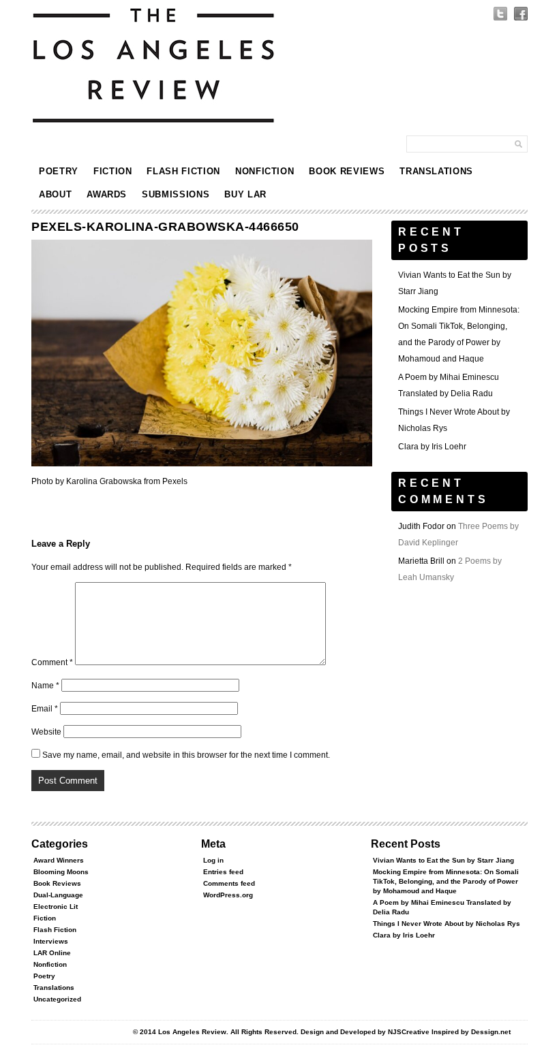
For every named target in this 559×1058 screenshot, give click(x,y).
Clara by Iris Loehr (432, 446)
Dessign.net (491, 1032)
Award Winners (58, 860)
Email (44, 709)
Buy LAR (245, 194)
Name (45, 685)
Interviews (50, 941)
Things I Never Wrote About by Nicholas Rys (446, 923)
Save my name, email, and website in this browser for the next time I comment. (186, 755)
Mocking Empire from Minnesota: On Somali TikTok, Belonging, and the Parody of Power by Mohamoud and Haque (446, 881)
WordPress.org (228, 895)
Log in (213, 860)
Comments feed (229, 883)
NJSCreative (408, 1032)
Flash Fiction (183, 171)
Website (46, 732)
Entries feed (223, 872)
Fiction (112, 171)
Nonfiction (264, 171)
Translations (436, 171)
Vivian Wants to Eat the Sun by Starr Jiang (443, 860)
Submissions (175, 194)
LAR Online (52, 953)
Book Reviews (346, 171)
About (55, 194)
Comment (52, 662)
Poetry (58, 171)
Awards (107, 194)
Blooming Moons (61, 872)
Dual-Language (58, 895)
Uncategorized (57, 999)
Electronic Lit (55, 906)
